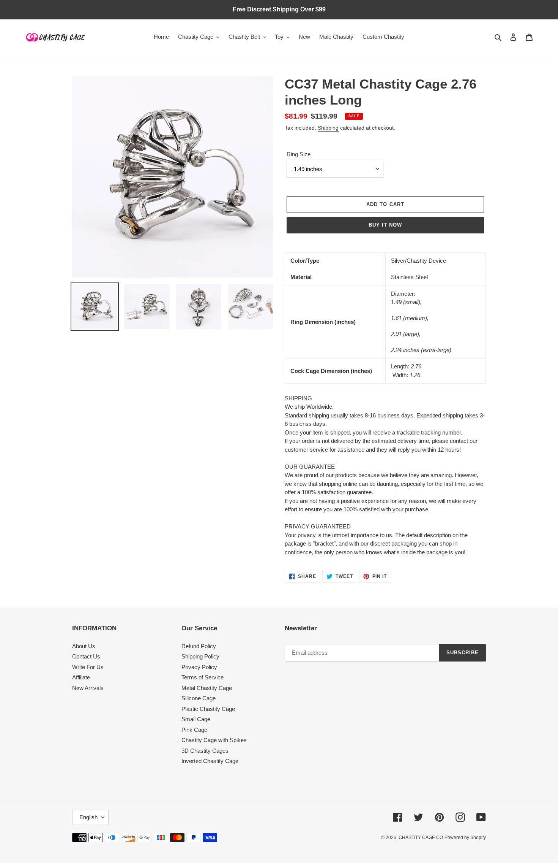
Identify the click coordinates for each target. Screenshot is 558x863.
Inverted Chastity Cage (209, 761)
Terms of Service (202, 677)
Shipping (328, 128)
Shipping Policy (200, 656)
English (88, 817)
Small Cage (195, 719)
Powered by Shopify (465, 837)
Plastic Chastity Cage (208, 709)
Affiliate (81, 677)
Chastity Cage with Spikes (214, 740)
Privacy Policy (199, 667)
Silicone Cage (198, 698)
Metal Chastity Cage (206, 688)
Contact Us (86, 656)
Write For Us (88, 667)
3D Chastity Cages (205, 750)
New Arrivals (88, 688)
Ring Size (299, 154)
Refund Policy (198, 646)
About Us (83, 646)
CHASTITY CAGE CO (421, 837)
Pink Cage (194, 730)
